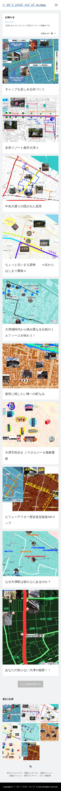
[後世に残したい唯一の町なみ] (49, 732)
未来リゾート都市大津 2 (21, 147)
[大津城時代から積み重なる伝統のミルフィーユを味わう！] (30, 732)
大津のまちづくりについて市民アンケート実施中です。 (28, 25)
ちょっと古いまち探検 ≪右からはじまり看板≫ (29, 268)
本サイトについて (14, 773)
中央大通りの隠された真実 (23, 206)
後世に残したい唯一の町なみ (25, 394)
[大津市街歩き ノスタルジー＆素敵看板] (12, 751)
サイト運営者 (45, 776)
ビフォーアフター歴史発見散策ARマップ (30, 520)
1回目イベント (46, 773)
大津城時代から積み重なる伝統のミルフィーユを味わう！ (29, 332)
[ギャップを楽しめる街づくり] (12, 713)
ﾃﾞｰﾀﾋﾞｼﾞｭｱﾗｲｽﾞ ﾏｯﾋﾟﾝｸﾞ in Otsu (24, 5)
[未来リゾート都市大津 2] (30, 713)
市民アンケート (30, 776)
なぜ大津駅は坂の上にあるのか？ (28, 581)
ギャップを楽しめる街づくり (25, 89)
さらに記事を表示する (30, 684)
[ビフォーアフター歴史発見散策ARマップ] (30, 751)
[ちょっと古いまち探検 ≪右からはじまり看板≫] (12, 732)
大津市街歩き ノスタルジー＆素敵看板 (30, 455)
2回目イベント (15, 776)
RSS (30, 766)
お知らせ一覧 (47, 33)
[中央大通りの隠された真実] (49, 713)
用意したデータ (30, 773)
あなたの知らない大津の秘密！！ (28, 670)
